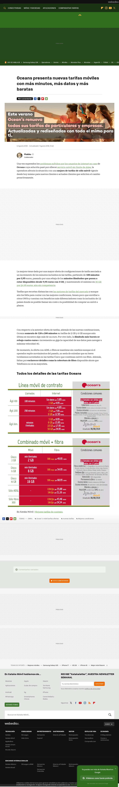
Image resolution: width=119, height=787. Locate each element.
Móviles (64, 62)
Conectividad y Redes (48, 697)
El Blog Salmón (106, 735)
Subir (107, 724)
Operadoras (45, 62)
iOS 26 (74, 665)
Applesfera (9, 741)
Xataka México (10, 764)
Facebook (35, 98)
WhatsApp (9, 696)
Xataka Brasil (10, 767)
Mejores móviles (34, 665)
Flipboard (102, 8)
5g (25, 692)
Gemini (55, 62)
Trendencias (89, 735)
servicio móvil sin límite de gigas (74, 167)
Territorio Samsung (46, 686)
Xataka (7, 735)
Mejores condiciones (86, 518)
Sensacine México (41, 765)
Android (8, 692)
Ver (60, 581)
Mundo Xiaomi (10, 750)
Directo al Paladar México (59, 765)
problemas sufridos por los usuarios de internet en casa (68, 163)
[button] (28, 154)
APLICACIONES (49, 8)
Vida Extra (25, 738)
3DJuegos (24, 735)
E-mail (46, 98)
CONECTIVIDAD (14, 8)
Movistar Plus (76, 62)
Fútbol (105, 62)
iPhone (45, 692)
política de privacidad (92, 688)
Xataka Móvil (10, 738)
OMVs (30, 518)
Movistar (87, 62)
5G (112, 62)
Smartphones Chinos (29, 697)
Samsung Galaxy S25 (51, 665)
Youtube (110, 8)
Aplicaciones (10, 685)
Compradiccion (90, 741)
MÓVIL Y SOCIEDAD (32, 8)
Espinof (39, 738)
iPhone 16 (84, 665)
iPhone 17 (65, 665)
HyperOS (97, 62)
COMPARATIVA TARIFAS (69, 8)
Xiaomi (45, 681)
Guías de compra (30, 685)
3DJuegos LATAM (27, 764)
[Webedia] (113, 1)
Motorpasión (73, 735)
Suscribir (99, 684)
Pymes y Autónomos (105, 739)
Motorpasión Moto (73, 739)
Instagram (106, 8)
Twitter (114, 8)
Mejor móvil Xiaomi (98, 665)
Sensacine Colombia (41, 770)
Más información (77, 785)
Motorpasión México (73, 765)
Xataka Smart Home (10, 745)
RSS (89, 702)
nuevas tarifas (68, 518)
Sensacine (41, 735)
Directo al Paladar (59, 735)
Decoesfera (89, 738)
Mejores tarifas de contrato (49, 511)
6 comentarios (25, 99)
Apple (26, 681)
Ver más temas (12, 704)
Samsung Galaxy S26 (30, 62)
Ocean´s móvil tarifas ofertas (47, 518)
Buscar (110, 715)
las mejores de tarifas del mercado (70, 291)
